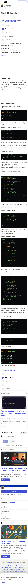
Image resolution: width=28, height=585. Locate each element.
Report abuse (19, 445)
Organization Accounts (8, 569)
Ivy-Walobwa (7, 5)
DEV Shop (20, 571)
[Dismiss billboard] (26, 575)
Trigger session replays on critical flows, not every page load (13, 413)
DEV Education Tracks (6, 567)
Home (5, 565)
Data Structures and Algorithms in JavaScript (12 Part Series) (11, 21)
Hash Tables (5, 517)
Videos (21, 565)
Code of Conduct (10, 445)
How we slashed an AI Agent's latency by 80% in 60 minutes (14, 469)
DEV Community (6, 562)
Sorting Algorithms (10, 512)
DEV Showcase (17, 569)
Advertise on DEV (21, 567)
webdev (15, 16)
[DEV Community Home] (5, 2)
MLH (25, 571)
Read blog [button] (4, 426)
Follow (14, 491)
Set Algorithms (10, 506)
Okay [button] (3, 582)
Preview (12, 441)
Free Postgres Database (12, 571)
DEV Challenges (11, 565)
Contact (4, 571)
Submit (5, 441)
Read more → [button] (5, 479)
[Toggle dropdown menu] (26, 393)
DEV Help (15, 567)
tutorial (3, 16)
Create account (22, 1)
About (23, 569)
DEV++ (17, 565)
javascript (9, 16)
